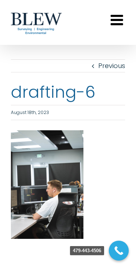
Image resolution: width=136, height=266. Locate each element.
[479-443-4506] (119, 251)
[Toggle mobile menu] (118, 20)
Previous (111, 65)
